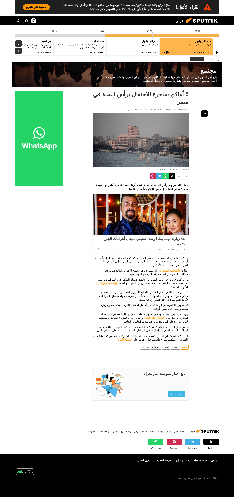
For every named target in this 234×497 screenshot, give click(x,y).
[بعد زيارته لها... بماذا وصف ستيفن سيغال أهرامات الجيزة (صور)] (141, 214)
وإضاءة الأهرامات (107, 283)
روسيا (160, 431)
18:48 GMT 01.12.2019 (177, 109)
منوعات (175, 347)
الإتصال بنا (179, 460)
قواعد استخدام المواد (197, 460)
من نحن (215, 460)
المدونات (91, 431)
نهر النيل (145, 347)
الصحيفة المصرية (169, 270)
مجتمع (184, 347)
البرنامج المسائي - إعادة (200, 44)
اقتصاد (152, 431)
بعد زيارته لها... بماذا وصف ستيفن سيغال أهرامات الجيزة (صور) (144, 241)
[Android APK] (25, 472)
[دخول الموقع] (26, 20)
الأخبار (166, 347)
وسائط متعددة (104, 431)
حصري (144, 431)
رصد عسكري (126, 431)
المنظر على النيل (155, 317)
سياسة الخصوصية (162, 460)
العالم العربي (179, 431)
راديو (136, 431)
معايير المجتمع (144, 460)
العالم (168, 431)
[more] (98, 249)
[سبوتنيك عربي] (203, 24)
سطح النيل (124, 339)
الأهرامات (156, 347)
